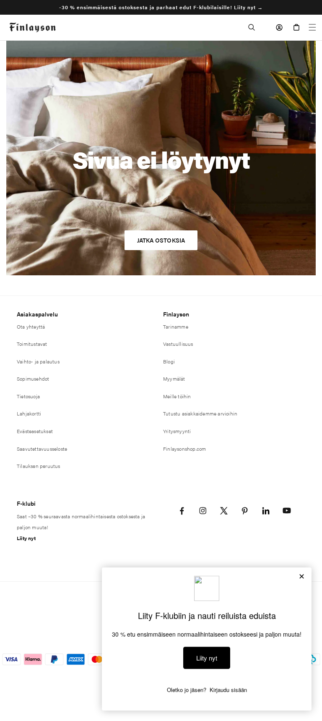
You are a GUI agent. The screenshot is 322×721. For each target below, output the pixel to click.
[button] (251, 27)
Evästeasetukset (35, 431)
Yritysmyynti (177, 431)
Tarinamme (175, 326)
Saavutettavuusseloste (42, 448)
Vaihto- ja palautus (38, 361)
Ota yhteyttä (31, 326)
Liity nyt (26, 538)
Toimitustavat (32, 343)
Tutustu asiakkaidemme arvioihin (200, 413)
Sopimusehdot (33, 378)
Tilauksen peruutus (38, 466)
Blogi (169, 361)
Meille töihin (177, 396)
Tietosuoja (28, 396)
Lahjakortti (29, 413)
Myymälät (174, 378)
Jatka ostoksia (161, 240)
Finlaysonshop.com (184, 448)
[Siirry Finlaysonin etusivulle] (32, 27)
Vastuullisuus (178, 343)
